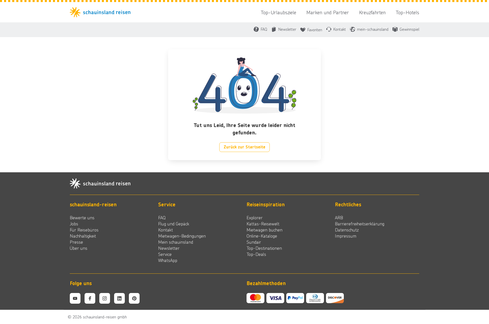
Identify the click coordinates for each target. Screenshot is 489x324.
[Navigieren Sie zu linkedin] (119, 298)
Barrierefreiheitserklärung (359, 224)
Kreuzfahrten (372, 12)
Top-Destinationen (264, 248)
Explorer (255, 217)
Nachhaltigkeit (83, 236)
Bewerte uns (82, 217)
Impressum (345, 236)
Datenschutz (347, 230)
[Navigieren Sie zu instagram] (104, 298)
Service (165, 254)
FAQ (162, 217)
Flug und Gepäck (173, 224)
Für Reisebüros (84, 230)
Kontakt (165, 230)
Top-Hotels (407, 12)
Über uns (78, 248)
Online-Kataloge (262, 236)
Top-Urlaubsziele (278, 12)
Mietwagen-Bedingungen (182, 236)
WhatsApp (167, 260)
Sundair (254, 242)
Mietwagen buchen (264, 230)
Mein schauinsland (175, 242)
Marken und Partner (327, 12)
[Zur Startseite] (101, 12)
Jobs (74, 224)
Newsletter (169, 248)
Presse (76, 242)
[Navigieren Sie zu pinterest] (134, 298)
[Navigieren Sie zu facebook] (90, 298)
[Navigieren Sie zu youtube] (75, 298)
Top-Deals (256, 254)
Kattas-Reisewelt (263, 224)
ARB (339, 217)
